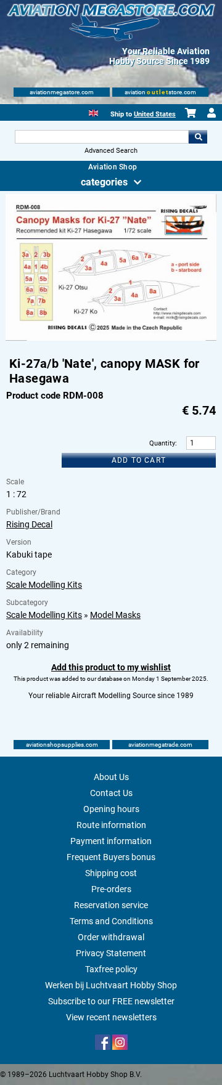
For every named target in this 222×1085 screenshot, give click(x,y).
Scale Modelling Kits (44, 585)
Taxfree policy (111, 969)
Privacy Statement (111, 953)
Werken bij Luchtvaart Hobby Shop (111, 985)
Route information (111, 825)
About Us (111, 777)
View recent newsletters (111, 1017)
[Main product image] (111, 338)
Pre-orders (111, 889)
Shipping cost (111, 873)
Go (198, 137)
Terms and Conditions (111, 921)
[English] (93, 112)
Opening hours (111, 809)
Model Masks (115, 615)
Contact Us (111, 793)
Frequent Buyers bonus (111, 857)
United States (155, 114)
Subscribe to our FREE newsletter (111, 1001)
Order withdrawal (111, 937)
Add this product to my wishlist (111, 667)
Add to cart (139, 460)
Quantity (162, 443)
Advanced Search (111, 151)
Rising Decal (29, 524)
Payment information (111, 841)
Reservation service (111, 905)
